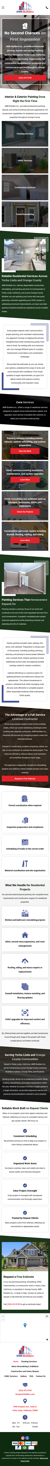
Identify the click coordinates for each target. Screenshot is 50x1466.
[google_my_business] (27, 1438)
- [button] (3, 1319)
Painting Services (25, 134)
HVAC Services (25, 160)
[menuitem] (16, 1361)
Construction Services (25, 187)
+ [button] (3, 1316)
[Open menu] (3, 7)
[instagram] (23, 1438)
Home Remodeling (25, 214)
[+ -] (25, 1327)
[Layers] (46, 1316)
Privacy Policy (25, 1461)
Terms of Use (44, 1458)
